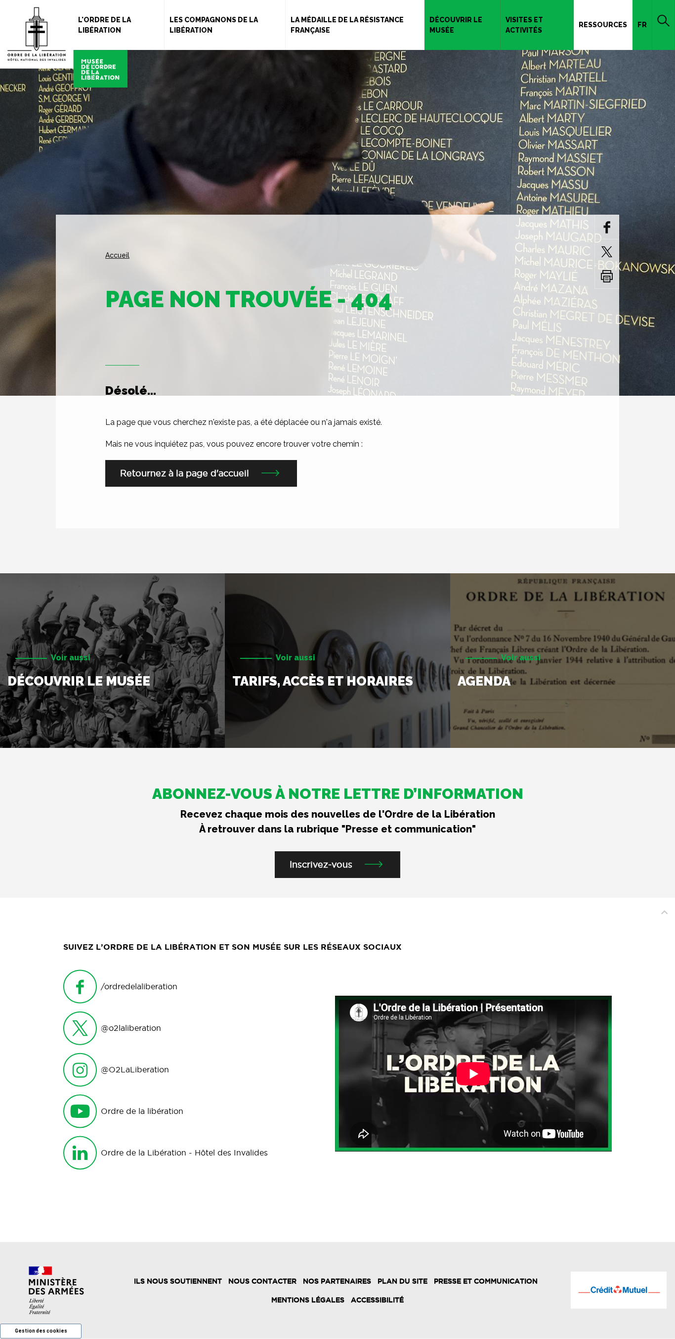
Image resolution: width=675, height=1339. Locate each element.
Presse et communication (486, 1281)
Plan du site (402, 1281)
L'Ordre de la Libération (104, 25)
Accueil (117, 255)
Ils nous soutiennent (178, 1281)
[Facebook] (607, 227)
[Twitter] (607, 251)
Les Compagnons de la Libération (213, 25)
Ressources (603, 25)
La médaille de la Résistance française (347, 25)
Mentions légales (307, 1300)
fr (642, 25)
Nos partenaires (337, 1281)
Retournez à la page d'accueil (184, 473)
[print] (607, 276)
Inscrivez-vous (321, 864)
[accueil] (63, 44)
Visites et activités (524, 25)
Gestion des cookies (41, 1331)
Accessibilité (377, 1300)
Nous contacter (262, 1281)
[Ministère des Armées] (56, 1290)
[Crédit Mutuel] (619, 1290)
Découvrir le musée (455, 25)
